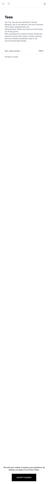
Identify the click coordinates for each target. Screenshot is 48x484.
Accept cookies (24, 477)
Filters (41, 51)
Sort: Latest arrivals (12, 51)
